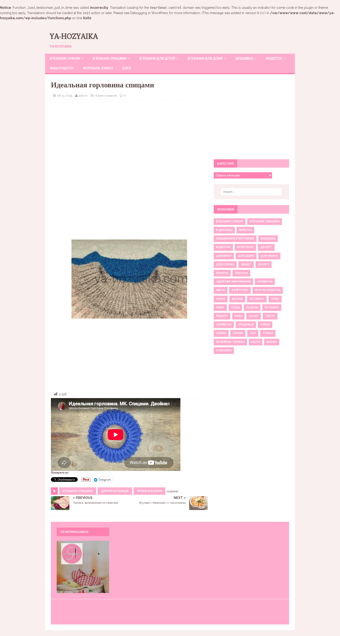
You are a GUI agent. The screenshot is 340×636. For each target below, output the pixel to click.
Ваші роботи (61, 68)
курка (220, 299)
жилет (263, 264)
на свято (256, 299)
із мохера (224, 350)
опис (275, 299)
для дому (246, 256)
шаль (255, 342)
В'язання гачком (229, 221)
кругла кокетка (268, 290)
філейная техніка (230, 342)
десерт (266, 247)
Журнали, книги (98, 68)
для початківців (115, 491)
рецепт (222, 316)
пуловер (272, 307)
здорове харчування (233, 281)
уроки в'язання (149, 491)
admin (83, 95)
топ (253, 333)
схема (221, 333)
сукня (265, 324)
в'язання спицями (78, 491)
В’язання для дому (205, 58)
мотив (237, 299)
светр (270, 316)
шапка (271, 342)
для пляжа (225, 264)
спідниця (246, 324)
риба (238, 316)
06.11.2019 (64, 95)
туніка (268, 333)
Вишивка (244, 58)
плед (235, 307)
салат (254, 316)
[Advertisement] (129, 136)
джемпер (224, 256)
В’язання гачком (65, 58)
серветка (224, 324)
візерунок (245, 247)
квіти (220, 290)
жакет (246, 264)
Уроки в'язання (106, 95)
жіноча (222, 273)
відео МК (223, 247)
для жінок (269, 256)
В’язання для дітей (157, 58)
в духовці (224, 230)
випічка (245, 230)
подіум (252, 307)
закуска (241, 273)
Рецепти (274, 58)
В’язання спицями (110, 58)
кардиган (264, 281)
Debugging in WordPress (149, 13)
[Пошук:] (251, 192)
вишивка (268, 238)
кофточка (240, 290)
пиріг (220, 307)
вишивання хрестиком (235, 238)
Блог (127, 68)
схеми (238, 333)
